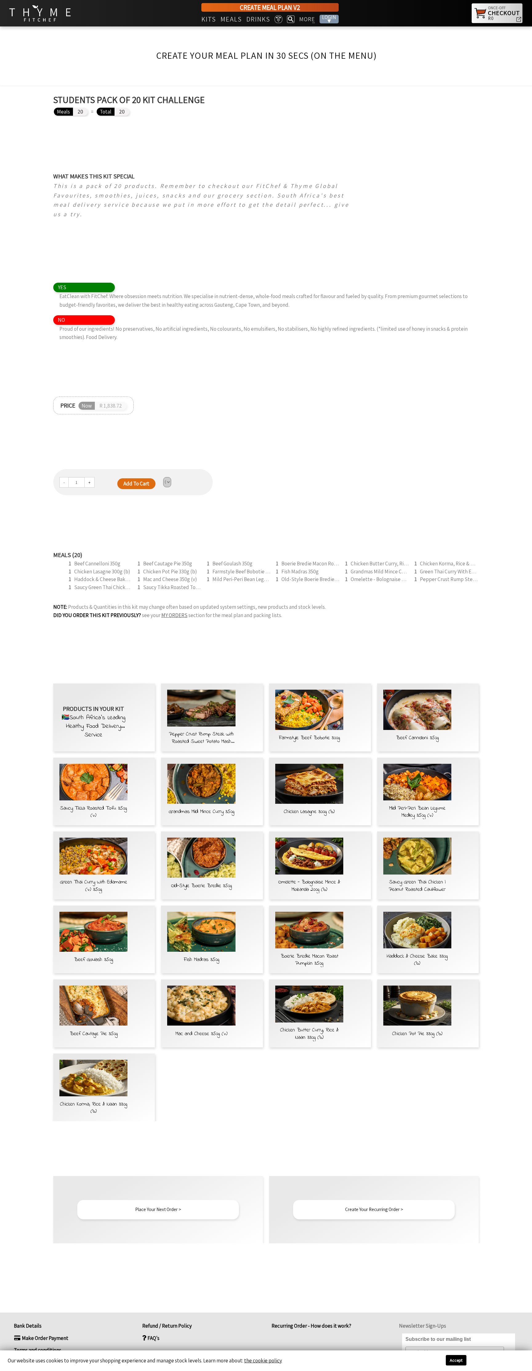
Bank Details (28, 1325)
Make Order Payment (44, 1338)
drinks (258, 19)
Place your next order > (158, 1209)
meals (231, 19)
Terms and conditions (37, 1350)
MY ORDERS (174, 615)
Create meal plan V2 (270, 7)
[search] (291, 19)
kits (208, 19)
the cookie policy (263, 1360)
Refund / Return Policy (167, 1325)
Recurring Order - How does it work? (311, 1325)
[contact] (278, 19)
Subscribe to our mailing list (438, 1339)
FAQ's (153, 1338)
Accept (456, 1360)
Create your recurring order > (374, 1209)
